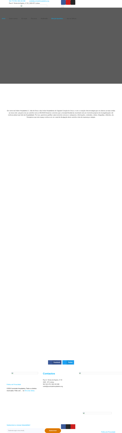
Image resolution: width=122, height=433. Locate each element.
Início (3, 18)
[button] (62, 6)
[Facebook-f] (63, 426)
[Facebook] (63, 2)
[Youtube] (68, 2)
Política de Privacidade (14, 384)
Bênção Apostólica (57, 18)
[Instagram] (73, 2)
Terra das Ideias (30, 390)
